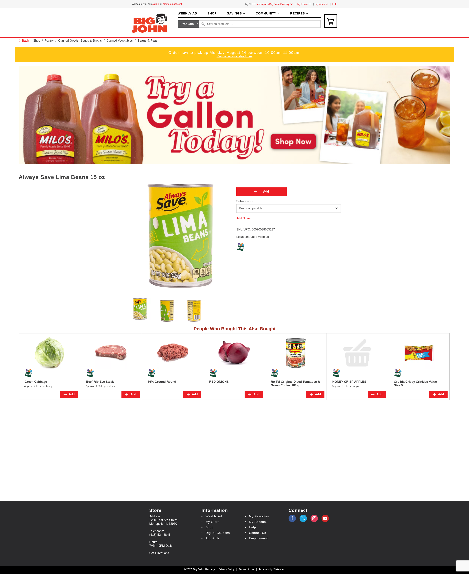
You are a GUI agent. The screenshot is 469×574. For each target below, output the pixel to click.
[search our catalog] (203, 24)
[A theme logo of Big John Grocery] (149, 23)
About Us (213, 538)
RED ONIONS (219, 381)
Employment (258, 538)
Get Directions (159, 553)
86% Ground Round (162, 381)
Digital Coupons (218, 533)
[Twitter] (303, 518)
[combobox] (188, 24)
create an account (172, 4)
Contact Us (257, 533)
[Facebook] (292, 518)
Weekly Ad (214, 516)
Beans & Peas (147, 40)
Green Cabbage (36, 381)
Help (334, 4)
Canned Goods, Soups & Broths (80, 40)
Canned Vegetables (119, 40)
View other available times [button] (234, 56)
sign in (155, 4)
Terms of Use (246, 569)
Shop (36, 40)
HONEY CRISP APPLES (349, 381)
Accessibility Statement (272, 569)
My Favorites (304, 4)
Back (25, 40)
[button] (275, 4)
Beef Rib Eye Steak (100, 381)
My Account (321, 4)
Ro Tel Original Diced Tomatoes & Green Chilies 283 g (295, 383)
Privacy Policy (226, 569)
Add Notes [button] (243, 218)
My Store (212, 522)
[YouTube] (314, 518)
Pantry (49, 40)
